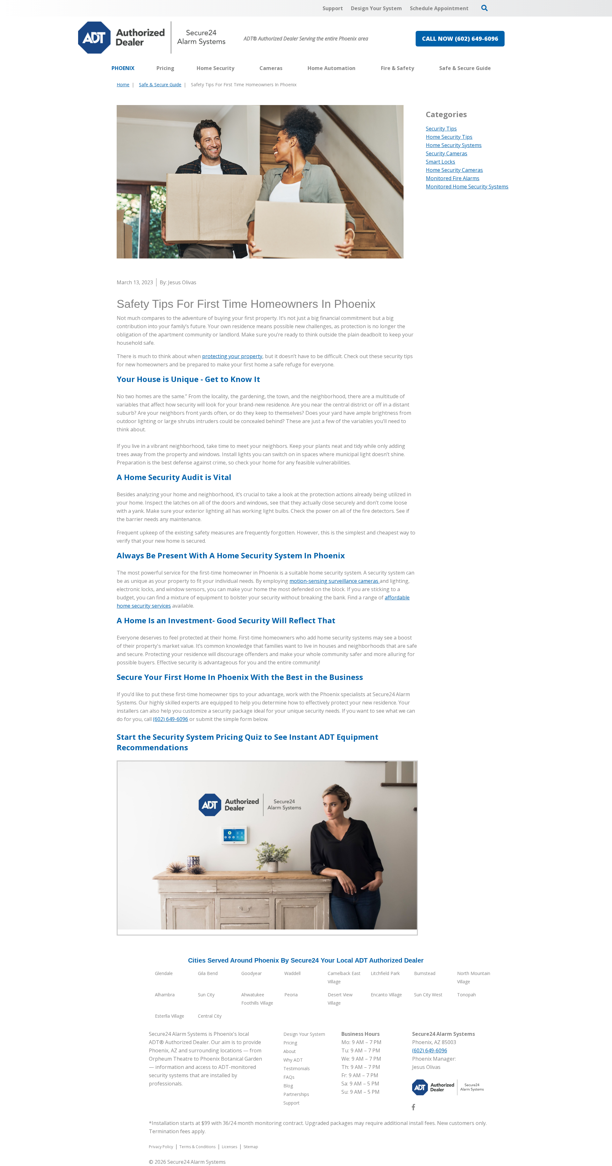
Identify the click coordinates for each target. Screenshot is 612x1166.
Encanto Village (386, 995)
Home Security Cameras (454, 169)
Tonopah (466, 995)
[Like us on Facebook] (413, 1108)
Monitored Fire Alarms (452, 178)
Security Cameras (446, 153)
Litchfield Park (385, 973)
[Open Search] (484, 8)
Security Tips (441, 128)
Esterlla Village (169, 1016)
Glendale (164, 973)
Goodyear (251, 973)
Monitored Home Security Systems (467, 186)
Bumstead (424, 973)
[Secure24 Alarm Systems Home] (152, 37)
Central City (210, 1016)
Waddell (292, 973)
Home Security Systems (454, 145)
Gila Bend (208, 973)
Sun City (206, 995)
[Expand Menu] (237, 68)
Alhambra (165, 995)
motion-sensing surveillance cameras (334, 580)
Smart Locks (440, 161)
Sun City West (428, 995)
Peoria (291, 995)
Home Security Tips (449, 136)
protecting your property (232, 356)
